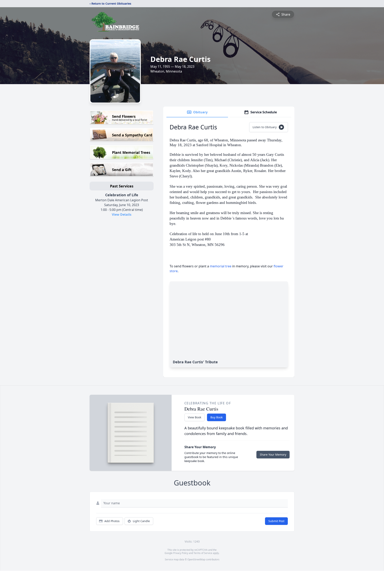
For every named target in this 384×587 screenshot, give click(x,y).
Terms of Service (203, 553)
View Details (121, 214)
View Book (194, 417)
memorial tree (220, 266)
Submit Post (276, 521)
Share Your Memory (273, 454)
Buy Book (216, 417)
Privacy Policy (180, 553)
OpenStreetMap (196, 559)
